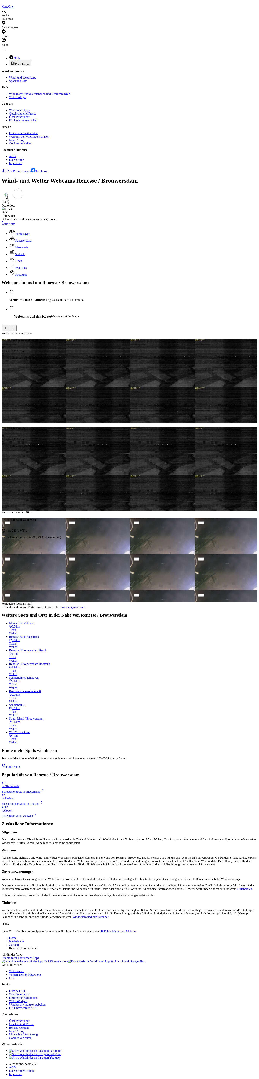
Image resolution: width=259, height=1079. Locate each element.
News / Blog (16, 140)
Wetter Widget (17, 97)
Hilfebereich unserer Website (118, 931)
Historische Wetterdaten (23, 133)
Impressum (15, 163)
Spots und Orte (18, 81)
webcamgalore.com (73, 607)
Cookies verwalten (20, 143)
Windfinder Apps (19, 110)
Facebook (41, 171)
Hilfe (17, 58)
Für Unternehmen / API (23, 120)
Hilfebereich (244, 888)
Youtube (54, 1057)
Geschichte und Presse (22, 113)
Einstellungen (22, 64)
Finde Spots (13, 766)
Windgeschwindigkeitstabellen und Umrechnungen (39, 93)
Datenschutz (16, 159)
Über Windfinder (19, 117)
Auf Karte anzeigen (19, 171)
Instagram (55, 1054)
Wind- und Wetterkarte (22, 77)
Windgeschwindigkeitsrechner (90, 916)
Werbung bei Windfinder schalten (29, 136)
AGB (12, 156)
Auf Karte (9, 223)
